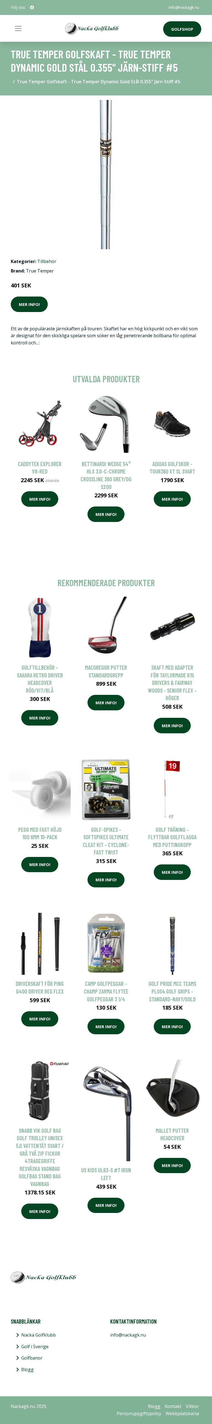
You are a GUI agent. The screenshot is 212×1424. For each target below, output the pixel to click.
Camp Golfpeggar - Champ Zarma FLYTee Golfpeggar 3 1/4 (106, 991)
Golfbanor (32, 1358)
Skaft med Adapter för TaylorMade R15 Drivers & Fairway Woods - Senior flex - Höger (172, 682)
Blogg (27, 1369)
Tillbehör (46, 261)
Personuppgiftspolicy (139, 1413)
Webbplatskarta (182, 1413)
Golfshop (182, 29)
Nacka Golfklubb (38, 1335)
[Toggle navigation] (18, 28)
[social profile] (32, 7)
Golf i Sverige (35, 1347)
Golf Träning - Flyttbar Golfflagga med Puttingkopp (172, 837)
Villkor (192, 1406)
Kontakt (173, 1406)
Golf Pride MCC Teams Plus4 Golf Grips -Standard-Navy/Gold (172, 991)
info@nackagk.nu (184, 7)
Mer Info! (29, 304)
